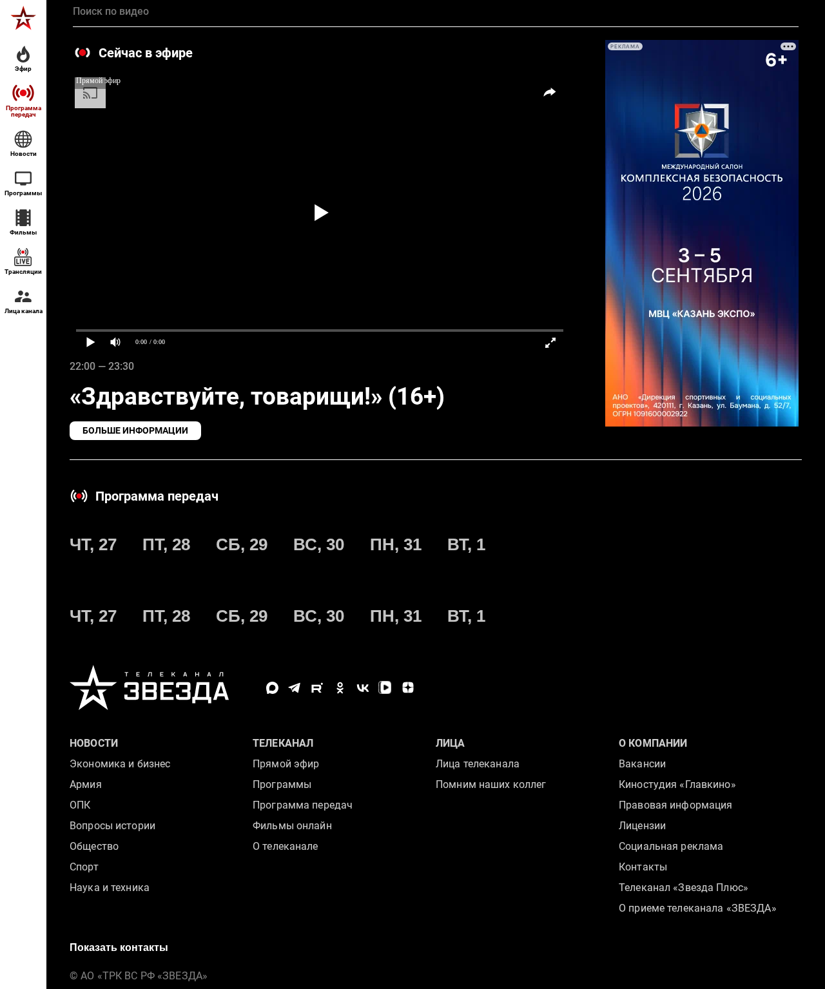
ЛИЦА (450, 743)
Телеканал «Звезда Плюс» (683, 887)
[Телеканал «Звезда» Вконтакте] (362, 688)
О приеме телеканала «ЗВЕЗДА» (698, 908)
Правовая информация (675, 805)
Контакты (643, 867)
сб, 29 (241, 544)
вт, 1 (466, 544)
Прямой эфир (286, 764)
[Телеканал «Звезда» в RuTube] (317, 688)
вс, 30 (318, 544)
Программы (282, 784)
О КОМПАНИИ (653, 743)
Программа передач (303, 805)
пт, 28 (166, 544)
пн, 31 (396, 544)
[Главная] (23, 18)
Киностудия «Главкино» (677, 784)
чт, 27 (93, 544)
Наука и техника (110, 887)
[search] (436, 11)
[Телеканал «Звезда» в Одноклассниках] (340, 688)
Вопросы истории (112, 826)
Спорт (84, 867)
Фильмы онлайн (292, 826)
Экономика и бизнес (120, 764)
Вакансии (642, 764)
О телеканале (285, 846)
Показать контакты (119, 947)
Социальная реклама (671, 846)
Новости (94, 743)
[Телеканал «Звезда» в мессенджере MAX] (272, 688)
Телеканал (283, 743)
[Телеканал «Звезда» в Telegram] (295, 688)
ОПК (80, 805)
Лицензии (642, 826)
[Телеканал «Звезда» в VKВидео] (385, 688)
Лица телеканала (477, 764)
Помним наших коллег (491, 784)
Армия (86, 784)
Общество (94, 846)
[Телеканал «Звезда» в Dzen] (407, 688)
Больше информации (135, 430)
